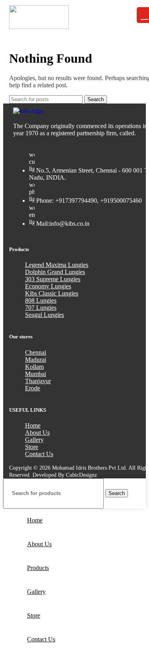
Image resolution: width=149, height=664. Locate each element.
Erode (32, 388)
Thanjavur (38, 381)
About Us (37, 432)
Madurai (35, 359)
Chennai (35, 352)
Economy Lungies (48, 286)
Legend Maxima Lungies (56, 264)
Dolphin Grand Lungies (55, 272)
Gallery (34, 439)
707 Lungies (40, 307)
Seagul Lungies (44, 314)
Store (31, 446)
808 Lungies (40, 300)
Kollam (34, 366)
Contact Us (39, 454)
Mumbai (35, 373)
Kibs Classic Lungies (51, 293)
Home (33, 425)
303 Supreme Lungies (52, 279)
